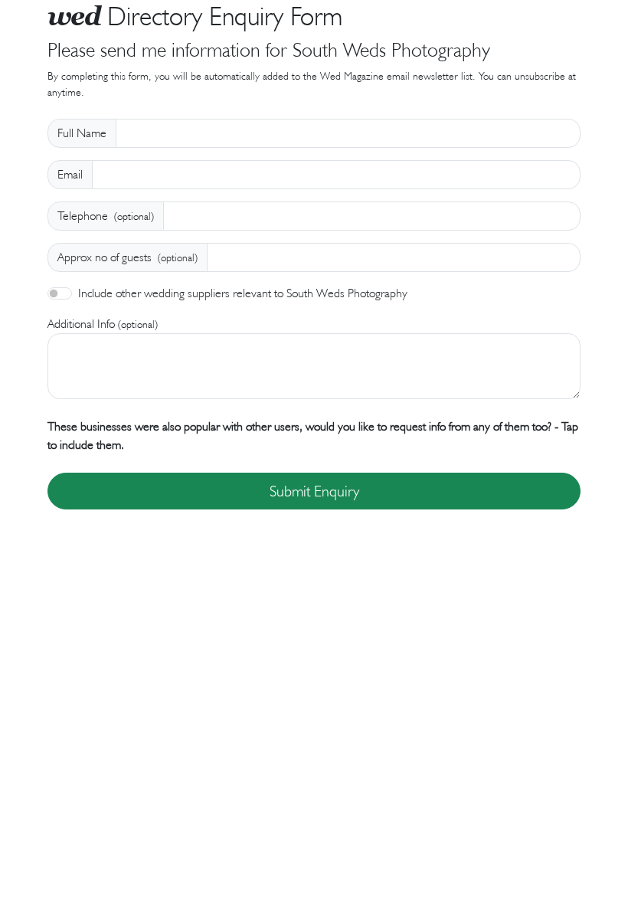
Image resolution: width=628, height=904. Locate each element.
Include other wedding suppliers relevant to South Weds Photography (242, 293)
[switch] (59, 293)
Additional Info (102, 323)
